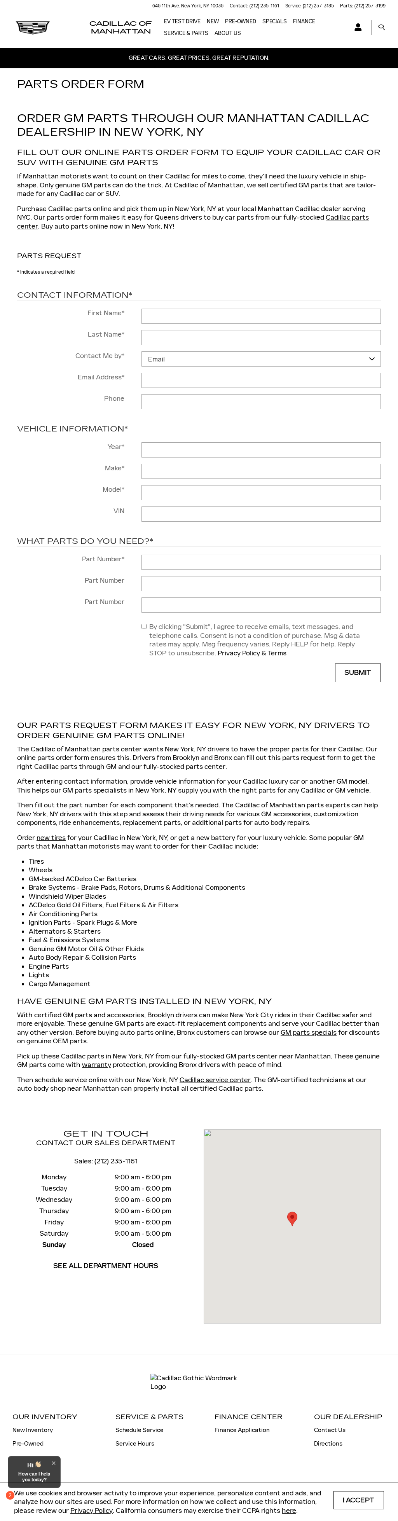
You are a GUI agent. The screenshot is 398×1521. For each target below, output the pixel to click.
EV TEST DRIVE (182, 21)
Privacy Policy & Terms (252, 653)
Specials (274, 21)
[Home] (32, 28)
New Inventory (32, 1430)
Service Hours (134, 1443)
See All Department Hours (105, 1266)
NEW (213, 21)
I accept (358, 1500)
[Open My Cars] (356, 28)
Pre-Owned (28, 1443)
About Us (228, 33)
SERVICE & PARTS (186, 33)
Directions (328, 1443)
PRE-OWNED (240, 21)
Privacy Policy (91, 1510)
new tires (51, 837)
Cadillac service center (215, 1080)
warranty (96, 1064)
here (289, 1510)
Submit (357, 672)
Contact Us (330, 1430)
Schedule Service (139, 1430)
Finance (304, 21)
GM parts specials (309, 1032)
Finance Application (242, 1430)
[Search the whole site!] (382, 27)
